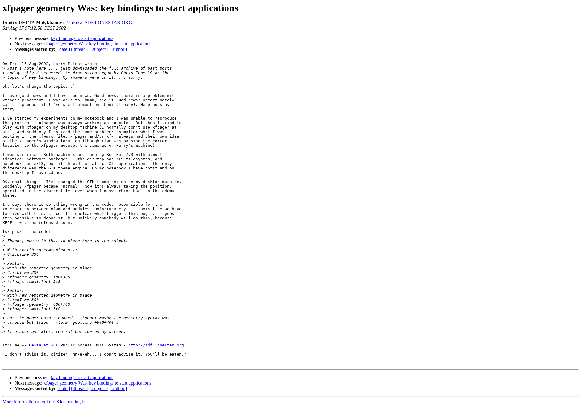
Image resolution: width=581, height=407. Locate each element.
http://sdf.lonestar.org (156, 345)
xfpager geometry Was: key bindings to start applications (97, 43)
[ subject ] (99, 49)
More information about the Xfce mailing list (44, 401)
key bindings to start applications (82, 38)
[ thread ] (79, 49)
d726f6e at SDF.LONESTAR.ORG (97, 22)
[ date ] (63, 49)
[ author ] (118, 49)
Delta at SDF (43, 345)
